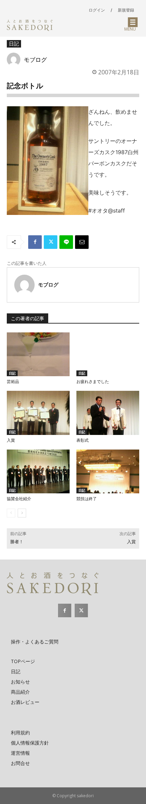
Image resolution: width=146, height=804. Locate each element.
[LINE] (66, 242)
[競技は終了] (107, 472)
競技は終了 (86, 498)
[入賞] (38, 413)
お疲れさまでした (92, 381)
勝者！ (16, 541)
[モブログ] (15, 59)
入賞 (11, 440)
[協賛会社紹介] (38, 472)
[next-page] (22, 513)
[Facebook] (35, 242)
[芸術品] (38, 354)
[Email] (82, 242)
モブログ (35, 59)
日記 (14, 43)
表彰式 (82, 440)
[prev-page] (11, 513)
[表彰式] (107, 413)
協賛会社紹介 (19, 498)
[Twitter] (50, 242)
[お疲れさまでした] (107, 354)
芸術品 (13, 381)
